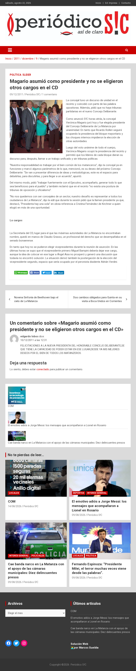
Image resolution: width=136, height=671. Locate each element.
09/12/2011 (16, 94)
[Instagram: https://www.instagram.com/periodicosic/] (24, 643)
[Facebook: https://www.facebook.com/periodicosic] (8, 643)
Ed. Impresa (111, 3)
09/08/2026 (78, 515)
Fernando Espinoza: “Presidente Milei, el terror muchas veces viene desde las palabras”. (99, 568)
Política (15, 74)
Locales (14, 493)
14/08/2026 (14, 506)
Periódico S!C (32, 94)
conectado (42, 369)
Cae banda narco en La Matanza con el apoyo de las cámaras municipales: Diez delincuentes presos (66, 442)
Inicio (98, 3)
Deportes (78, 493)
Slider (26, 74)
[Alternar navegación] (10, 50)
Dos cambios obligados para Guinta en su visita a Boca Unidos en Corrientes (97, 299)
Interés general (97, 493)
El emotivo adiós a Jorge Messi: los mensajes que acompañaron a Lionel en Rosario (57, 425)
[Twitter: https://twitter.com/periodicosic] (16, 643)
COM (11, 406)
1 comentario (49, 94)
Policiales (38, 555)
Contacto (126, 3)
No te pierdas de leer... (26, 455)
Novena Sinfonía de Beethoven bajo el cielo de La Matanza (36, 299)
